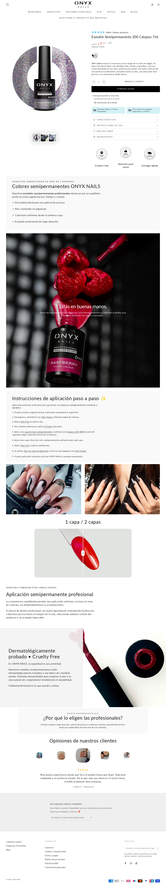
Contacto (49, 847)
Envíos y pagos (51, 855)
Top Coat (25, 445)
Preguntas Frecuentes (16, 845)
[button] (7, 4)
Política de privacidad (55, 859)
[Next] (143, 755)
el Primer (48, 426)
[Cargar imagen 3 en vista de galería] (52, 137)
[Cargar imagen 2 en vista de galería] (44, 137)
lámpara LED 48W (75, 432)
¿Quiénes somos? (14, 842)
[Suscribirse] (92, 817)
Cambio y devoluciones (55, 851)
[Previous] (22, 755)
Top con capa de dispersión (36, 451)
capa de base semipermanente (38, 432)
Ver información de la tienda (105, 103)
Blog (8, 850)
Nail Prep (25, 421)
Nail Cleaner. (81, 451)
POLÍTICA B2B (51, 863)
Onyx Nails (16, 879)
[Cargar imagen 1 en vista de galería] (36, 137)
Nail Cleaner (47, 417)
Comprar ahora (126, 89)
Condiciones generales (55, 867)
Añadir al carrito (134, 82)
